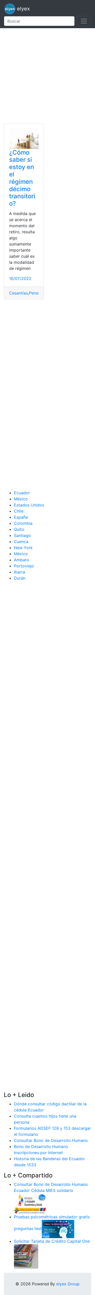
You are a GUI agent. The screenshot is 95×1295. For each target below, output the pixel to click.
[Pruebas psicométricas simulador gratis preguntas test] (58, 1228)
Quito (19, 529)
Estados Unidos (29, 504)
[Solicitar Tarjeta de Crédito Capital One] (26, 1255)
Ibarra (19, 572)
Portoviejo (24, 565)
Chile (19, 511)
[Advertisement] (47, 75)
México (21, 498)
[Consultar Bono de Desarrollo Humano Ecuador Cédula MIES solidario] (30, 1203)
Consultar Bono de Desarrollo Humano (51, 1140)
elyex (22, 9)
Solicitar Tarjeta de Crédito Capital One (52, 1241)
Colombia (23, 523)
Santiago (22, 535)
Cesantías (18, 293)
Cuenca (21, 541)
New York (23, 547)
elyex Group (68, 1283)
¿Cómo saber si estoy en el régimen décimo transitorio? (22, 178)
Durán (19, 578)
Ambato (21, 559)
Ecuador (22, 492)
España (21, 517)
